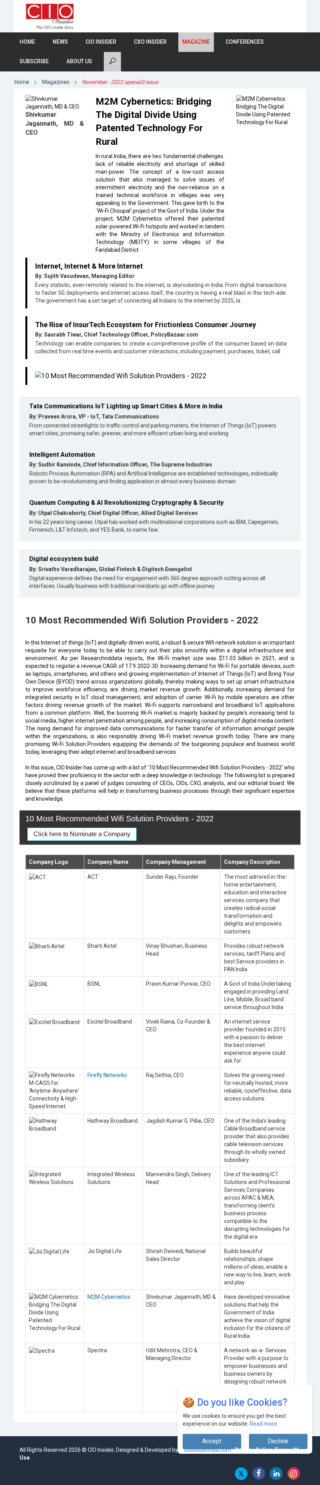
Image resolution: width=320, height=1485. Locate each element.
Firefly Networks (107, 1075)
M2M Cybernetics (108, 1297)
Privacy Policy (253, 1450)
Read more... (265, 1424)
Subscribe (34, 61)
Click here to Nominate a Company (82, 834)
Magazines (55, 82)
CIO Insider (100, 42)
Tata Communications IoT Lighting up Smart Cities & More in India (125, 406)
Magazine (196, 42)
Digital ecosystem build (63, 559)
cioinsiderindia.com (207, 1450)
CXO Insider (150, 42)
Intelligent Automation (62, 454)
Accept (211, 1441)
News (60, 42)
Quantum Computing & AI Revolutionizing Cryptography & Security (126, 502)
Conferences (245, 42)
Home (27, 42)
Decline (278, 1441)
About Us (79, 61)
